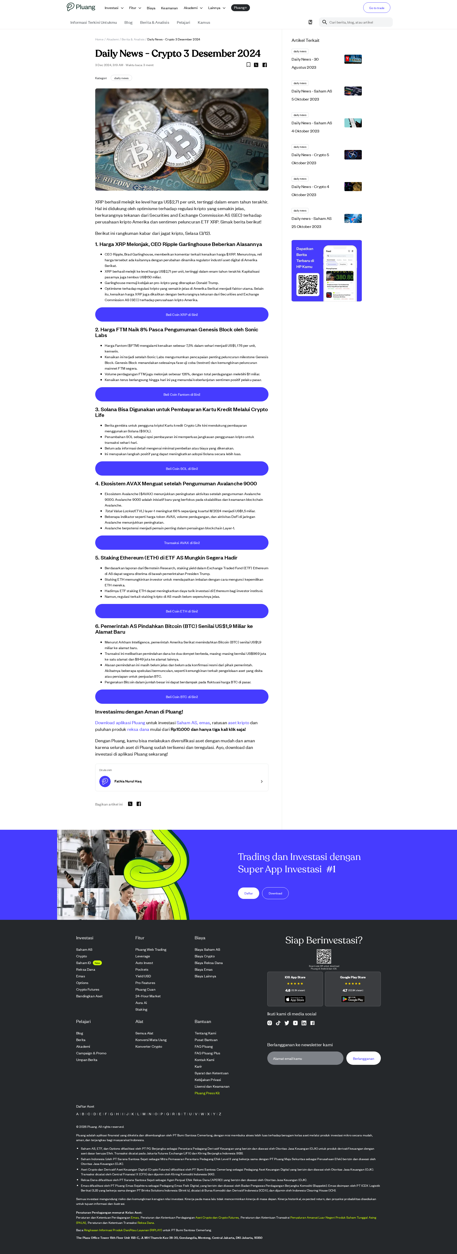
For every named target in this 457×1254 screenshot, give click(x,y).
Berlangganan (363, 1058)
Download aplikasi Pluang (120, 722)
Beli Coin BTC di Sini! (182, 696)
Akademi (112, 39)
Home (99, 39)
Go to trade (376, 7)
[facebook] (265, 65)
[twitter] (256, 65)
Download (275, 893)
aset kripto (238, 722)
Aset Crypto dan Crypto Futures (217, 1217)
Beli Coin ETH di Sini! (182, 610)
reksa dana (138, 729)
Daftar (248, 893)
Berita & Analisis (133, 39)
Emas (135, 1217)
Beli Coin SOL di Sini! (182, 468)
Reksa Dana (146, 1222)
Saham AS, (187, 722)
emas (204, 722)
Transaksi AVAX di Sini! (182, 542)
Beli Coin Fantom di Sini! (182, 394)
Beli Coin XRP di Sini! (182, 314)
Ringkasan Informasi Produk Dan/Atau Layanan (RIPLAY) (123, 1230)
